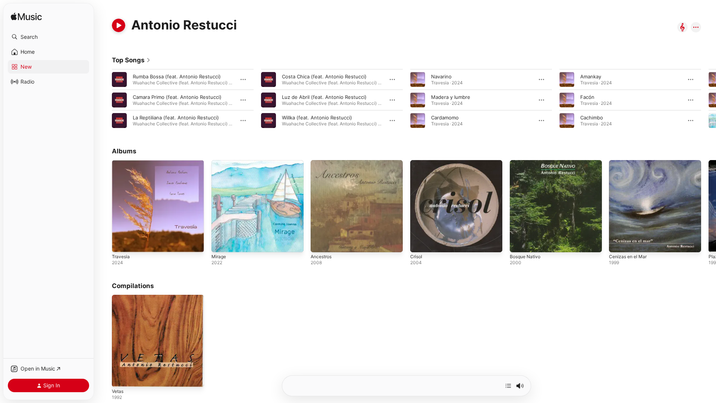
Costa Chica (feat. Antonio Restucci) (324, 76)
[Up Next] (508, 386)
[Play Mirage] (220, 243)
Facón (587, 97)
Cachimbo (591, 118)
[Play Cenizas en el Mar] (618, 243)
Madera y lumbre (450, 97)
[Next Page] (708, 100)
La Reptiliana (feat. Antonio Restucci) (176, 118)
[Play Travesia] (121, 243)
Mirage (219, 163)
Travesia (121, 163)
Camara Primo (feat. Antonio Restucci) (177, 97)
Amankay (590, 76)
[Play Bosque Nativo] (519, 243)
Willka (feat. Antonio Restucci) (317, 118)
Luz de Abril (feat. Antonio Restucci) (324, 97)
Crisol (416, 163)
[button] (48, 37)
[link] (131, 60)
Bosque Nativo (527, 163)
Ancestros (323, 163)
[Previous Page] (104, 100)
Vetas (118, 298)
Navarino (441, 76)
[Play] (118, 25)
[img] (26, 17)
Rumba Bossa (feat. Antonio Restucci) (177, 76)
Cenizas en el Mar (630, 163)
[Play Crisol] (419, 243)
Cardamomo (445, 118)
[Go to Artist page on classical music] (682, 28)
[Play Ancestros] (320, 243)
